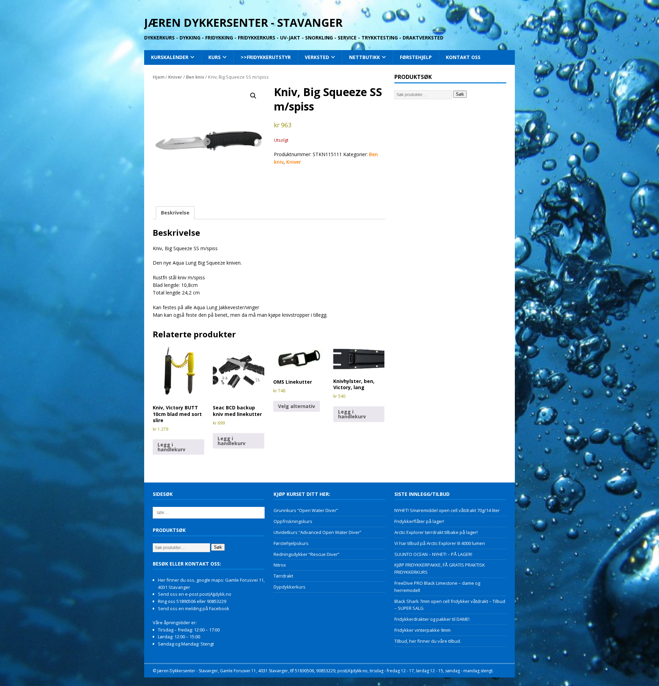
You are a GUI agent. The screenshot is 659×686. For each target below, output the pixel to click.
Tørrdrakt (283, 576)
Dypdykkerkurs (289, 587)
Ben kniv (195, 77)
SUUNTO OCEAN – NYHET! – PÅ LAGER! (433, 554)
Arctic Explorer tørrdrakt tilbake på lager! (436, 532)
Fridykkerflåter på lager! (419, 521)
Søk (460, 94)
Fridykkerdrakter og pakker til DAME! (432, 619)
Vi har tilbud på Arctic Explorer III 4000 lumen (439, 543)
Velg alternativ (296, 406)
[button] (253, 96)
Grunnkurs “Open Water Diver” (306, 510)
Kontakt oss (463, 57)
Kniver (175, 77)
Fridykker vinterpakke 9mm (422, 630)
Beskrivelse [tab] (175, 212)
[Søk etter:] (209, 512)
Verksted (317, 57)
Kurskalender (169, 57)
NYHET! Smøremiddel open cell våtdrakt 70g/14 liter (447, 510)
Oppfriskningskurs (293, 521)
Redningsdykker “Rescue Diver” (306, 554)
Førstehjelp (416, 57)
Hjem (158, 77)
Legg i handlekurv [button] (171, 447)
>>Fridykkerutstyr (266, 57)
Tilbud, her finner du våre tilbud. (427, 641)
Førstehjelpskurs (291, 543)
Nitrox (280, 565)
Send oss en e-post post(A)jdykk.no (194, 594)
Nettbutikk (364, 57)
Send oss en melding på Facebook (193, 608)
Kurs (214, 57)
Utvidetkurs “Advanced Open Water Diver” (317, 532)
